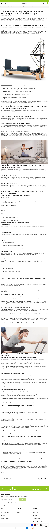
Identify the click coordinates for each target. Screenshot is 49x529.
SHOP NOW (32, 0)
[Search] (5, 3)
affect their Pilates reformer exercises (31, 359)
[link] (12, 488)
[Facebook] (1, 472)
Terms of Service (11, 502)
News (5, 6)
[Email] (3, 472)
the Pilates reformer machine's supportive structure (28, 178)
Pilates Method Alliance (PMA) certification (32, 443)
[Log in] (43, 3)
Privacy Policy (17, 502)
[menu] (1, 3)
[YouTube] (4, 505)
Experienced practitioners (20, 318)
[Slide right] (46, 488)
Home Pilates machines (22, 418)
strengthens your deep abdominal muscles (14, 110)
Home (1, 6)
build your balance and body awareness (19, 119)
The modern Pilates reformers (6, 85)
